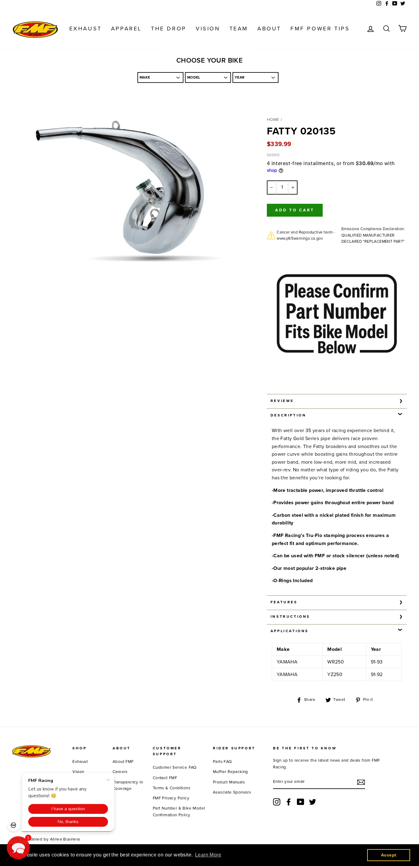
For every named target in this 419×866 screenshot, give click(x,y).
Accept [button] (388, 854)
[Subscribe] (361, 782)
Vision (208, 28)
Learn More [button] (208, 854)
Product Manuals (229, 782)
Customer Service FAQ (175, 767)
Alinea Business (65, 839)
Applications (290, 631)
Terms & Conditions (171, 788)
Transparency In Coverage (128, 785)
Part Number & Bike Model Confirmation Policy (179, 812)
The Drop (168, 28)
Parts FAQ (222, 761)
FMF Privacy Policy (171, 798)
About (269, 28)
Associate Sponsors (232, 792)
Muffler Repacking (230, 771)
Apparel (126, 28)
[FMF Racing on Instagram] (276, 802)
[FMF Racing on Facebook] (288, 802)
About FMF (123, 761)
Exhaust (85, 28)
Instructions (290, 616)
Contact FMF (165, 777)
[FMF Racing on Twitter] (312, 802)
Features (284, 602)
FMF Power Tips (320, 28)
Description (288, 415)
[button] (18, 847)
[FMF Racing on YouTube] (300, 802)
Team (238, 28)
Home (273, 119)
